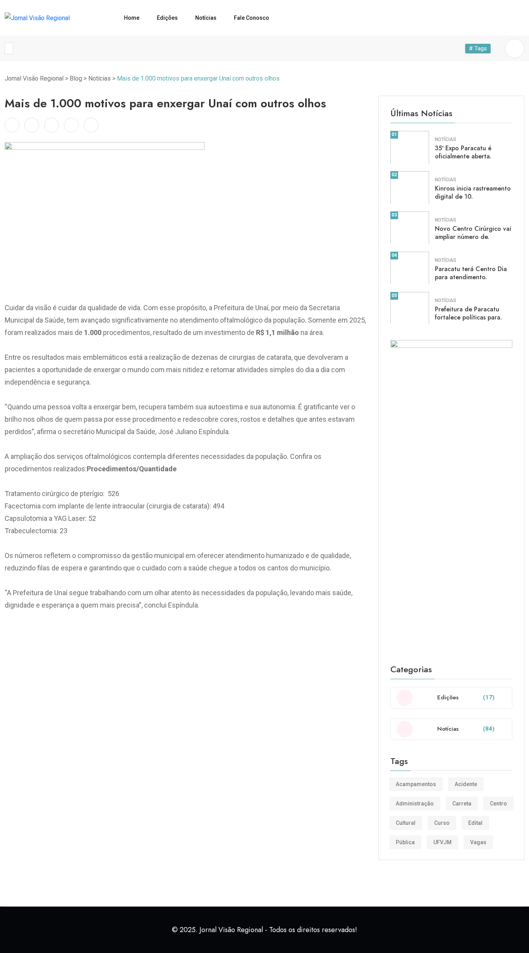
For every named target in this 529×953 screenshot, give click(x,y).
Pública (405, 842)
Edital (475, 823)
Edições (167, 18)
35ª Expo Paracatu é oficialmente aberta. (463, 152)
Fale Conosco (251, 18)
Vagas (478, 842)
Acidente (466, 784)
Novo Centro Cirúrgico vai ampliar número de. (473, 232)
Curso (442, 823)
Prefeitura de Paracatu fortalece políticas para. (468, 313)
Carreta (461, 803)
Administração (415, 803)
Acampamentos (416, 784)
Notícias (205, 18)
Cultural (406, 823)
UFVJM (442, 842)
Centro (498, 803)
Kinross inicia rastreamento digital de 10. (473, 192)
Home (131, 18)
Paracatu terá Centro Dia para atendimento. (471, 273)
